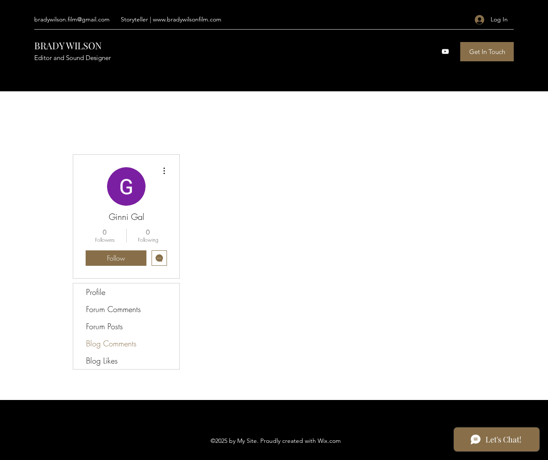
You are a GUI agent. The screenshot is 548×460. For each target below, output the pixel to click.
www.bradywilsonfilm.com (187, 19)
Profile (95, 292)
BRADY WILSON (68, 45)
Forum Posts (104, 326)
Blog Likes (102, 360)
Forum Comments (113, 309)
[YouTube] (445, 51)
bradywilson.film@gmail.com (72, 19)
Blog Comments (111, 343)
